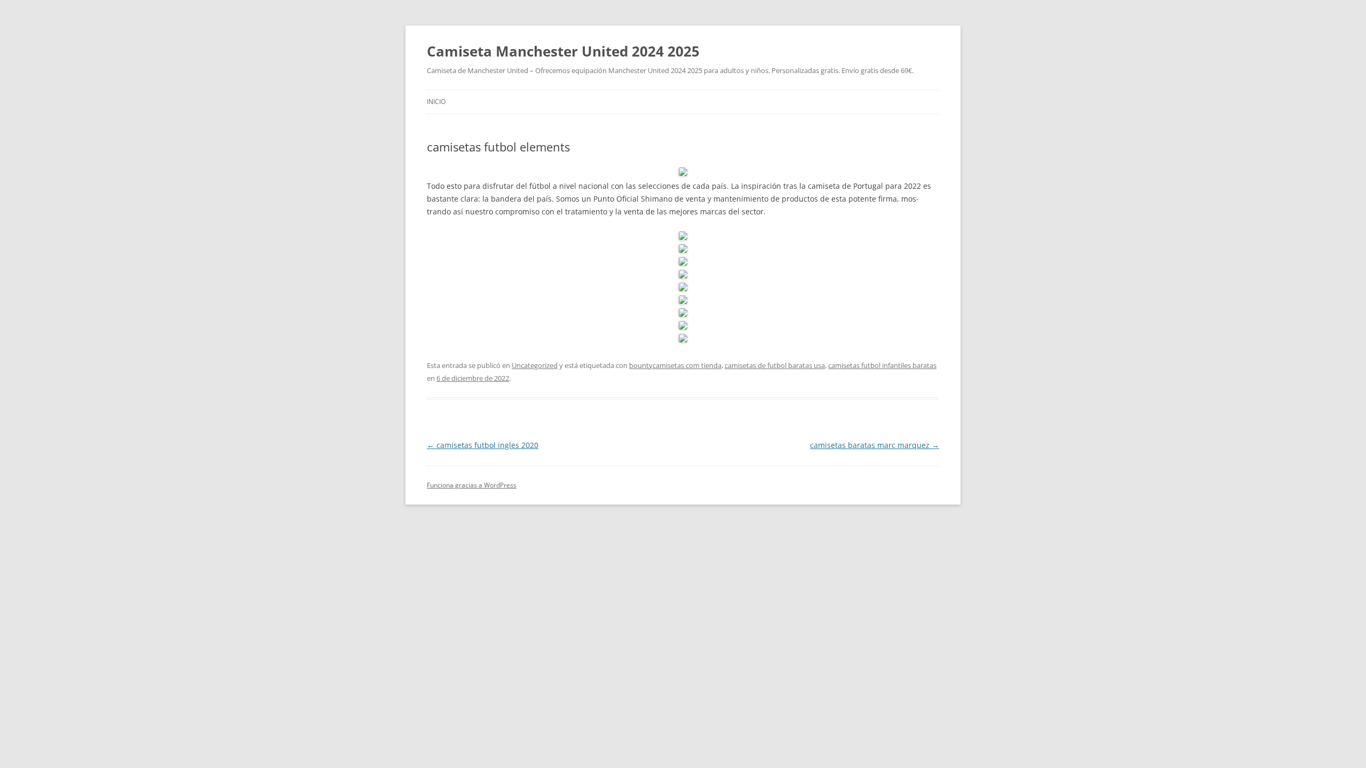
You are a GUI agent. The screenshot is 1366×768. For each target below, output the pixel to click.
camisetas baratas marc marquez (874, 445)
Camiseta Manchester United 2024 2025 (563, 51)
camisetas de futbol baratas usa (775, 365)
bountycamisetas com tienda (675, 365)
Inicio (436, 101)
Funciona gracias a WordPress (472, 485)
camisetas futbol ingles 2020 (482, 445)
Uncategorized (535, 365)
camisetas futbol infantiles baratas (882, 365)
